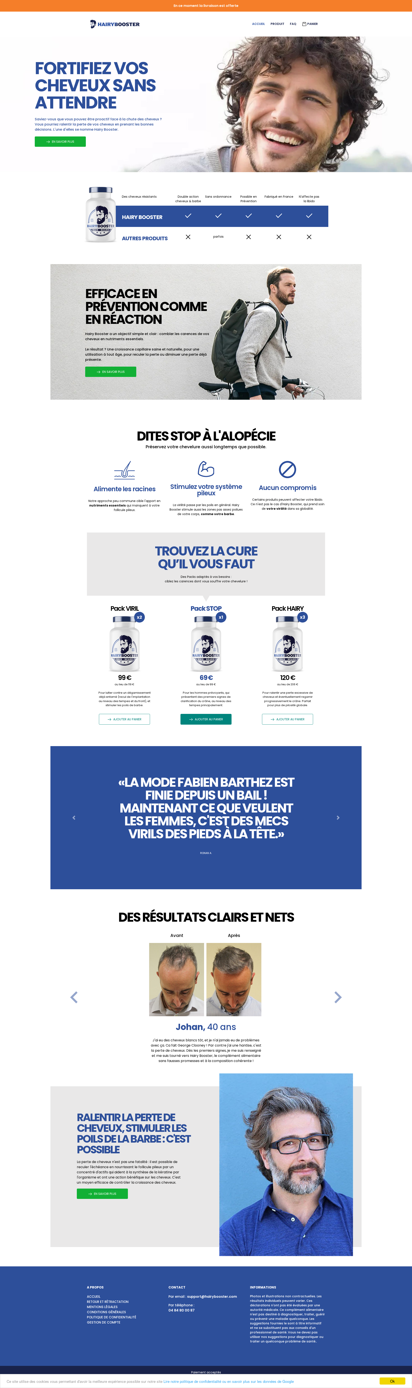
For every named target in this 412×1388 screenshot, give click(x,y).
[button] (73, 817)
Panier (312, 24)
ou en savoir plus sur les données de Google (258, 1381)
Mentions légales (102, 1307)
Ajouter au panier (127, 719)
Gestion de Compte (103, 1322)
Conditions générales (106, 1312)
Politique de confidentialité (111, 1317)
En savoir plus (63, 141)
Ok (392, 1381)
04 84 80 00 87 (181, 1310)
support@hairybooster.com (212, 1296)
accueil (258, 24)
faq (293, 24)
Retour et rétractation (108, 1301)
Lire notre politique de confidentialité (192, 1381)
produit (277, 24)
